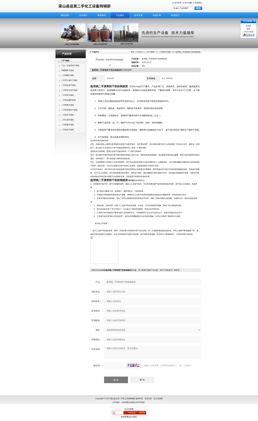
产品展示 (120, 15)
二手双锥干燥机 (67, 105)
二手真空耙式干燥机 (69, 110)
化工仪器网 (129, 409)
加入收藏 (188, 3)
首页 (132, 52)
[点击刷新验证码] (133, 365)
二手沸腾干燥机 (67, 75)
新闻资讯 (101, 15)
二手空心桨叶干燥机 (69, 80)
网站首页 (65, 15)
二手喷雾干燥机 (67, 125)
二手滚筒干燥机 (67, 115)
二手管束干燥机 (67, 95)
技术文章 (138, 15)
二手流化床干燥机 (68, 85)
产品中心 (139, 52)
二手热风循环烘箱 (68, 100)
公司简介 (83, 15)
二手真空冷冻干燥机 (69, 90)
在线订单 (157, 15)
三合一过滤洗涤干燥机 (70, 65)
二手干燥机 (149, 52)
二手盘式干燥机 (67, 130)
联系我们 (198, 3)
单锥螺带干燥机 (67, 70)
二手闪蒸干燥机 (67, 120)
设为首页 (178, 3)
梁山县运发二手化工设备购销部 (93, 6)
